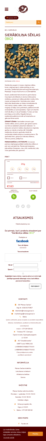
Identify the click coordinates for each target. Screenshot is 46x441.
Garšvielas (12, 30)
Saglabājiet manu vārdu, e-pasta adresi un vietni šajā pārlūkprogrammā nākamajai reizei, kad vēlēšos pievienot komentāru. (23, 278)
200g (34, 169)
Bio (6, 30)
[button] (22, 241)
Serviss (23, 377)
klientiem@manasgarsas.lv (25, 311)
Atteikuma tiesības (23, 374)
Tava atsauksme (23, 251)
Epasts (10, 269)
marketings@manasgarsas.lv (25, 314)
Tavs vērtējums (23, 245)
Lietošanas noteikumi (23, 371)
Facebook (24, 424)
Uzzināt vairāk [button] (8, 438)
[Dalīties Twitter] (23, 206)
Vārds (10, 265)
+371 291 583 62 (27, 329)
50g (19, 169)
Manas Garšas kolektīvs (23, 368)
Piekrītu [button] (35, 434)
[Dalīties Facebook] (17, 206)
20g (12, 169)
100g (26, 169)
